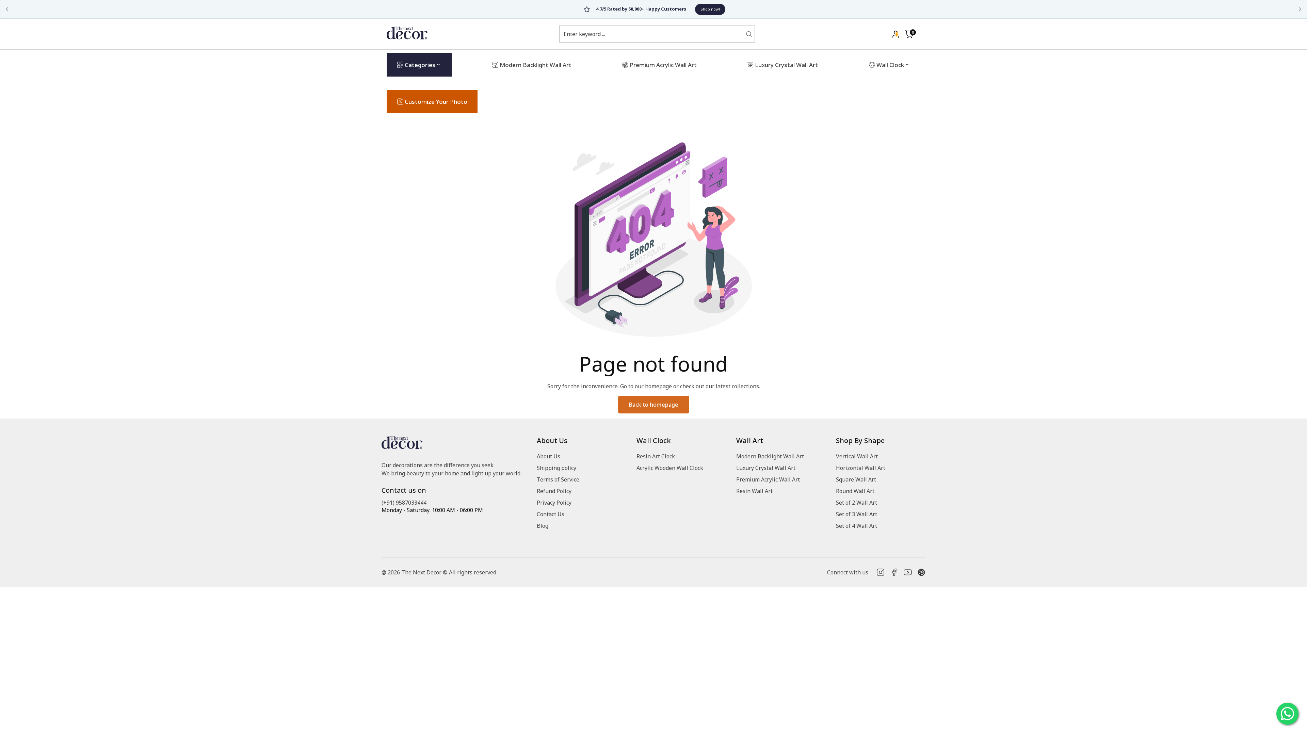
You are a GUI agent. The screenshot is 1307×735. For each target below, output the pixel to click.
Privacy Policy (554, 502)
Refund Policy (554, 491)
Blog (542, 525)
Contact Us (550, 514)
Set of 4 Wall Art (856, 525)
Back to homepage (653, 404)
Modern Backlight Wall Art (770, 456)
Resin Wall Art (754, 491)
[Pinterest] (921, 572)
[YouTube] (908, 572)
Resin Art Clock (655, 456)
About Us (548, 456)
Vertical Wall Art (857, 456)
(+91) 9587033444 (404, 502)
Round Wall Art (855, 491)
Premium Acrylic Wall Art (768, 479)
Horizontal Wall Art (860, 468)
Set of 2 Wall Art (856, 502)
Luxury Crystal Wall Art (765, 468)
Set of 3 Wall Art (856, 514)
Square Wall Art (856, 479)
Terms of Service (558, 479)
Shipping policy (556, 468)
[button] (909, 34)
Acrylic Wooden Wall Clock (669, 468)
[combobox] (653, 34)
